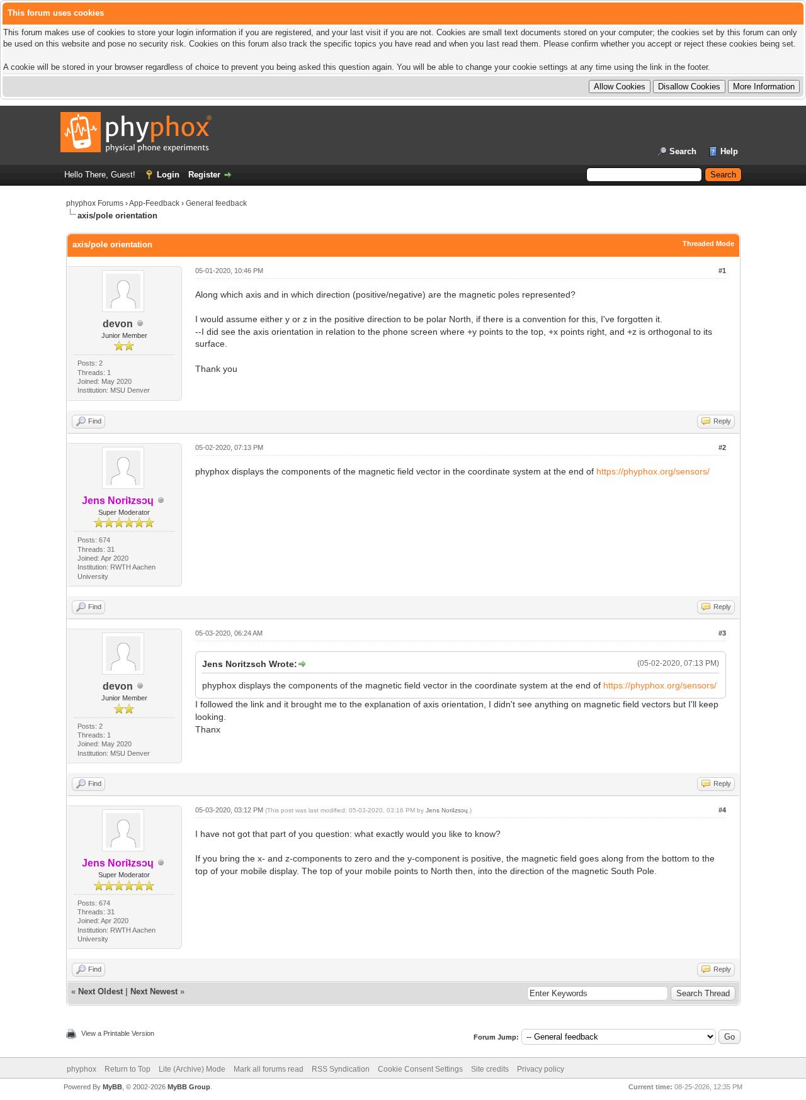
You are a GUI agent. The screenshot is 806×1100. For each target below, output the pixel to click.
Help (729, 151)
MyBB (112, 1087)
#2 (722, 447)
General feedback (216, 203)
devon (118, 323)
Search (682, 151)
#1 (722, 270)
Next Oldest (100, 991)
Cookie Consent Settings (420, 1069)
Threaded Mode (708, 243)
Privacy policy (540, 1069)
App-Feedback (154, 203)
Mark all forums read (269, 1069)
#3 (722, 633)
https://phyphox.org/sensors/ (653, 471)
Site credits (490, 1069)
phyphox (81, 1069)
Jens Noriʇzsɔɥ (447, 810)
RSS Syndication (341, 1069)
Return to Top (127, 1069)
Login (168, 174)
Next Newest (154, 991)
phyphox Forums (94, 203)
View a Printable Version (117, 1033)
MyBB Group (188, 1087)
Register (204, 174)
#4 (722, 810)
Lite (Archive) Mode (192, 1069)
